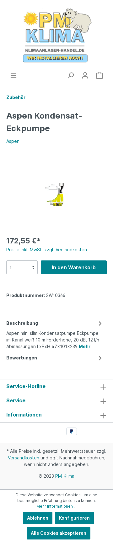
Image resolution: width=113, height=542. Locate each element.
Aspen (12, 141)
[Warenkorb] (99, 75)
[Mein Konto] (85, 75)
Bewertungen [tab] (21, 357)
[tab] (55, 333)
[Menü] (13, 75)
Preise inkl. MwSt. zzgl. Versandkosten (46, 249)
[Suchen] (70, 75)
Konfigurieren (74, 518)
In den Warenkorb (74, 267)
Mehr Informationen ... (56, 506)
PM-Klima (64, 476)
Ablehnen (37, 518)
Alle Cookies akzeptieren (58, 533)
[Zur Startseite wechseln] (56, 36)
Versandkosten (23, 457)
